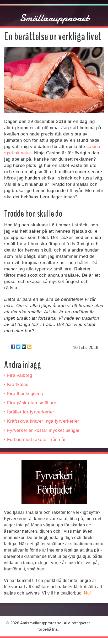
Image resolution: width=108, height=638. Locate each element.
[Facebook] (13, 347)
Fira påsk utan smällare (31, 402)
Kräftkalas (17, 384)
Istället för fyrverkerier (30, 412)
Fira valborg (19, 375)
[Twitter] (18, 347)
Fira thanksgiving (25, 393)
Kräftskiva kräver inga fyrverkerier (43, 421)
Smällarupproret (54, 18)
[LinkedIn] (24, 347)
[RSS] (29, 347)
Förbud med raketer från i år (36, 439)
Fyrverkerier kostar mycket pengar (43, 430)
